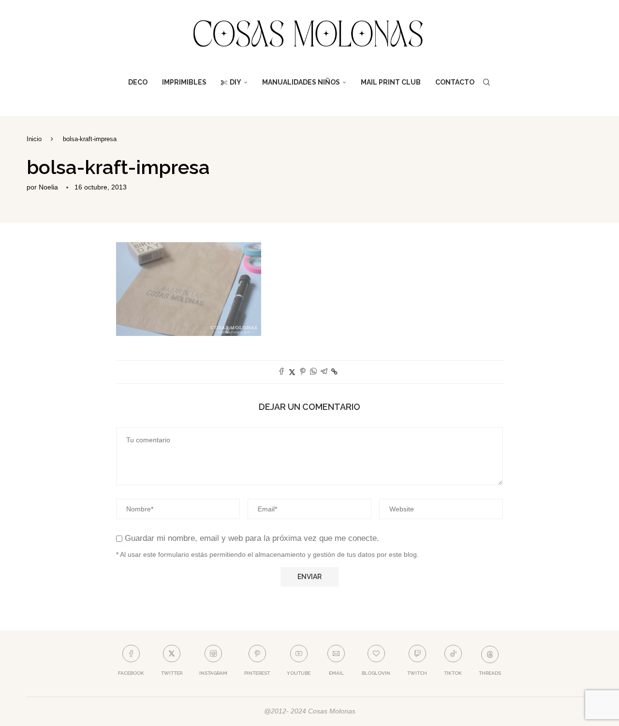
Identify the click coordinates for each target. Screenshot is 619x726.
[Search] (486, 82)
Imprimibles (184, 82)
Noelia (48, 187)
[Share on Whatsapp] (313, 372)
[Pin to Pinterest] (302, 372)
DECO (137, 82)
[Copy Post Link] (334, 372)
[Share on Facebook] (281, 372)
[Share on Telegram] (324, 372)
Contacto (454, 82)
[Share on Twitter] (292, 372)
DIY (235, 82)
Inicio (34, 139)
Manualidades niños (301, 82)
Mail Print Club (391, 82)
